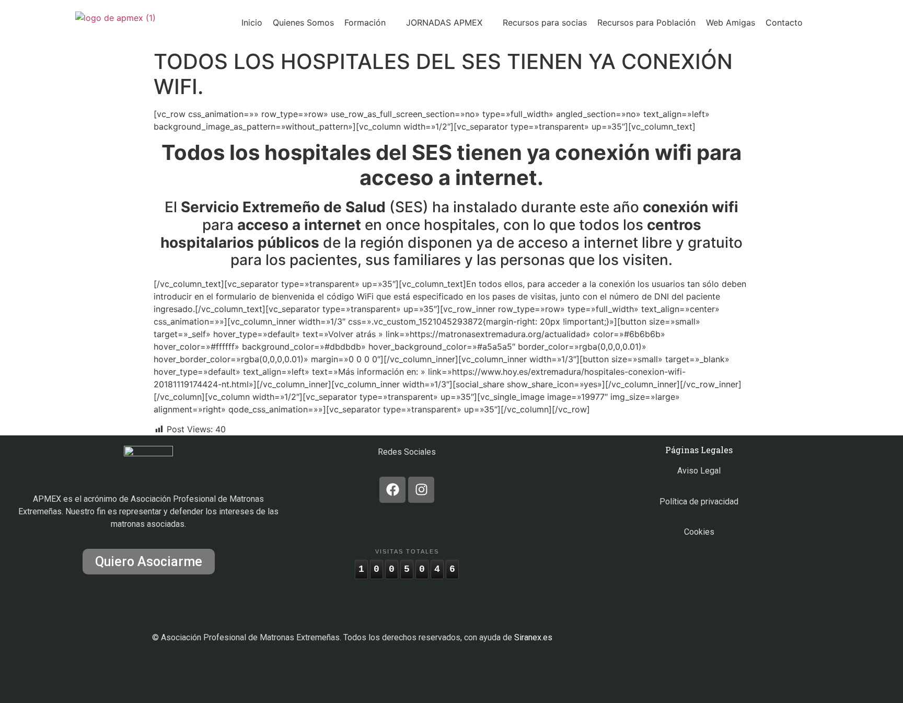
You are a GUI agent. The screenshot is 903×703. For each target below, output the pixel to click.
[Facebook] (392, 490)
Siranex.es (533, 637)
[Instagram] (421, 490)
